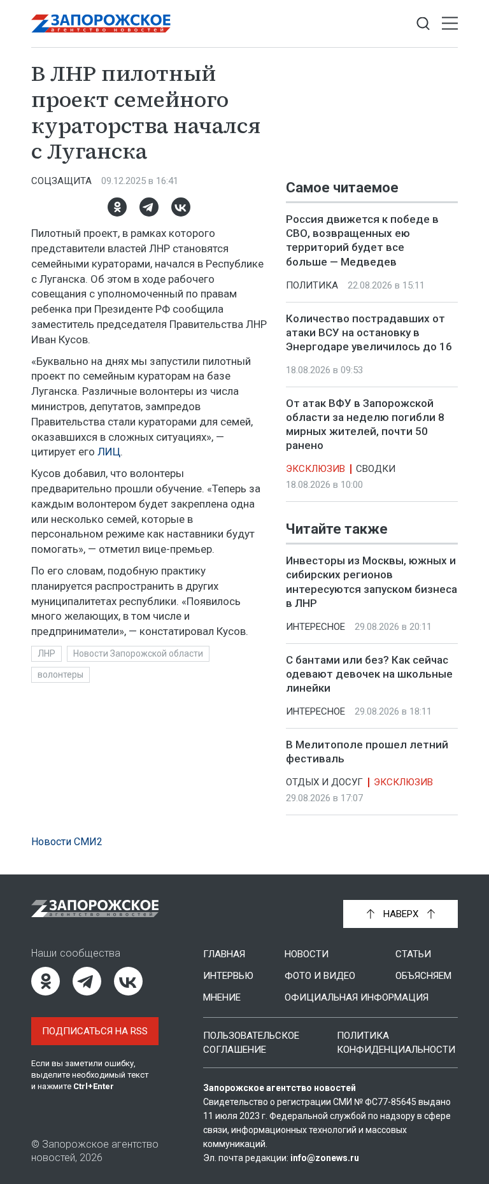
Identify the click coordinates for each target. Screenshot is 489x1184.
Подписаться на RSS (95, 1031)
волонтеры (60, 674)
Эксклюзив (315, 468)
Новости (307, 954)
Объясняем (423, 975)
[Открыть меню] (450, 24)
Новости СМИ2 (67, 842)
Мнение (222, 997)
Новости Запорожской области (138, 653)
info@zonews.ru (324, 1158)
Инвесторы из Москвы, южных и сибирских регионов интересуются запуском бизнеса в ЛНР (371, 582)
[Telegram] (149, 207)
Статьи (413, 954)
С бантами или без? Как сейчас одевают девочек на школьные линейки (369, 673)
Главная (224, 954)
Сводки (375, 468)
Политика (312, 285)
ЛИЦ (108, 451)
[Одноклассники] (117, 207)
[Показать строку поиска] (423, 24)
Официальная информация (357, 997)
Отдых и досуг (324, 782)
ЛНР (46, 653)
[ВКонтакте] (180, 207)
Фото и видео (320, 975)
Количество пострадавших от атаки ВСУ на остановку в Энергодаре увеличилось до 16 (369, 332)
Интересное (315, 626)
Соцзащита (61, 181)
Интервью (228, 975)
